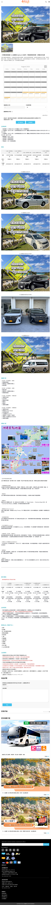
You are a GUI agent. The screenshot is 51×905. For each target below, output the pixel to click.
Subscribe (46, 844)
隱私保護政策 (4, 895)
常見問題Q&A (4, 896)
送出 (7, 705)
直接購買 (30, 122)
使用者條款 (4, 893)
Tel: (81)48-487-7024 (6, 876)
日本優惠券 (4, 898)
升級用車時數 (28, 105)
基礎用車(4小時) (7, 105)
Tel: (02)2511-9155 (6, 887)
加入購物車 (20, 122)
